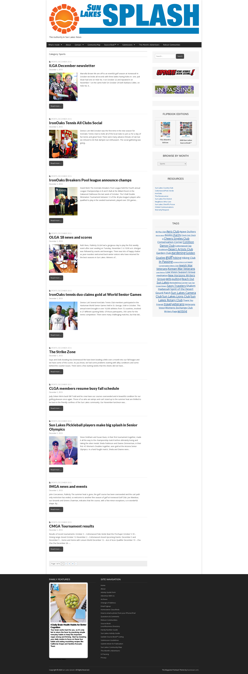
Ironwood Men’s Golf (180, 262)
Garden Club (163, 253)
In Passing (166, 262)
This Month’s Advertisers (149, 45)
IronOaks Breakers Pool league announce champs (90, 180)
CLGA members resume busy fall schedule (84, 388)
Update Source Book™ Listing (112, 637)
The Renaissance (161, 196)
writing (182, 311)
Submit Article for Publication (112, 644)
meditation (162, 275)
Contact (78, 45)
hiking (177, 257)
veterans (178, 304)
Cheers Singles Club (176, 238)
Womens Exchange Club (179, 307)
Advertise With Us (108, 596)
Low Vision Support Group (180, 272)
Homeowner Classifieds (110, 609)
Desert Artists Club (180, 249)
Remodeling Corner (178, 282)
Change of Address (108, 603)
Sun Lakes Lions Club (176, 296)
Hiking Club (188, 257)
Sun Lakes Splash (68, 670)
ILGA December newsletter (72, 65)
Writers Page (170, 311)
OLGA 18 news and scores (70, 237)
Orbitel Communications (164, 207)
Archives (104, 599)
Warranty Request (162, 210)
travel (168, 304)
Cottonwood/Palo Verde (164, 191)
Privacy (103, 657)
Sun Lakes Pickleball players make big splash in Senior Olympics (93, 427)
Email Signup (106, 606)
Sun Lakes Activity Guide (110, 633)
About (68, 45)
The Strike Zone (62, 352)
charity (177, 235)
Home (103, 585)
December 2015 (65, 62)
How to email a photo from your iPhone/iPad (118, 613)
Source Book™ (110, 45)
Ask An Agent (160, 235)
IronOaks (158, 193)
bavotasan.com (193, 670)
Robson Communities (171, 45)
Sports (54, 62)
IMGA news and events (68, 486)
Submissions (127, 45)
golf (169, 257)
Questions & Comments (110, 616)
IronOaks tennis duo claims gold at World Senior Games (95, 294)
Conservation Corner (170, 242)
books (168, 235)
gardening (178, 253)
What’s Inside (54, 45)
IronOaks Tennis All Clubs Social (75, 123)
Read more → (56, 106)
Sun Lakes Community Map (111, 647)
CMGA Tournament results (71, 526)
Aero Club (172, 231)
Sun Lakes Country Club (164, 188)
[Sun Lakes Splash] (124, 17)
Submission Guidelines (110, 640)
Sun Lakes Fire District (163, 199)
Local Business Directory (110, 626)
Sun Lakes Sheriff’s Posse (165, 204)
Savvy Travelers (176, 285)
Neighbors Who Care (163, 202)
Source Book (106, 623)
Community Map (94, 45)
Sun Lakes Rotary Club (177, 298)
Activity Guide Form (108, 592)
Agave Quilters (188, 231)
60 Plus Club (161, 231)
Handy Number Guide (109, 630)
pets (168, 279)
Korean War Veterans (181, 268)
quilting (176, 279)
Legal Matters (160, 272)
